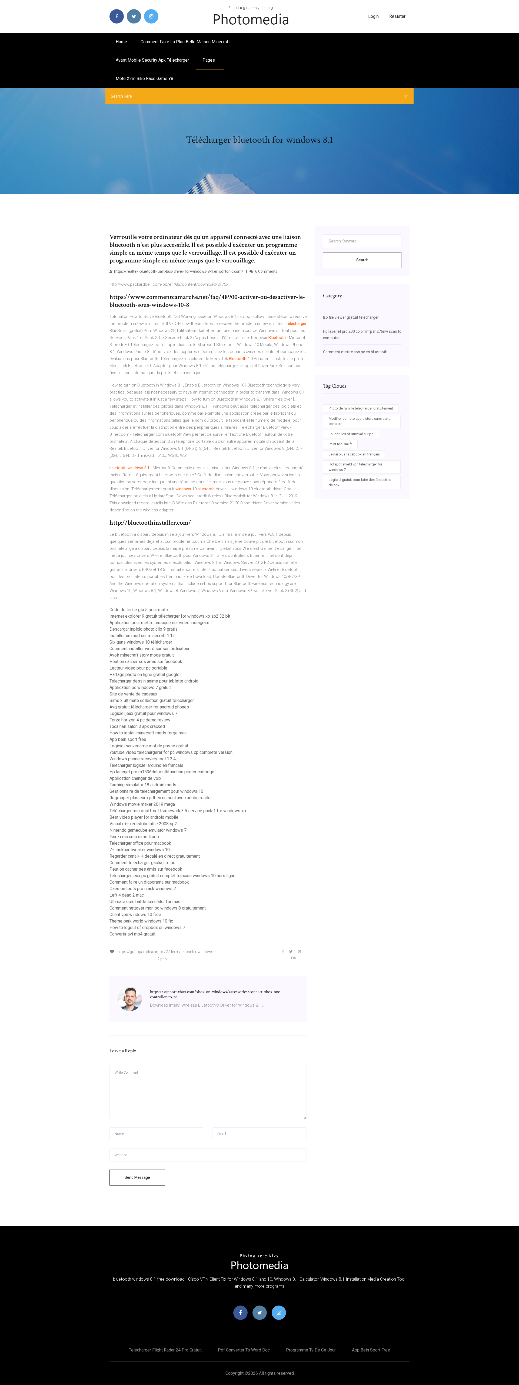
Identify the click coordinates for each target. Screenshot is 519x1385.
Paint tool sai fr (340, 444)
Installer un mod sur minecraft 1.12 (142, 635)
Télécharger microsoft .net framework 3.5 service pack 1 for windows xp (177, 810)
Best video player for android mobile (143, 817)
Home (121, 41)
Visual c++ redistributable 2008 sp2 (143, 823)
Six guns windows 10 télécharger (140, 642)
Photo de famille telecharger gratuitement (361, 408)
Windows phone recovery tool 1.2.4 (142, 758)
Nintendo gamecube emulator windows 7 (148, 830)
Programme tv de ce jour (311, 1350)
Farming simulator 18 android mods (142, 784)
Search (362, 260)
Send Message (137, 1177)
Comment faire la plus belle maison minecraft (185, 41)
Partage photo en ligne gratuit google (144, 674)
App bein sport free (127, 739)
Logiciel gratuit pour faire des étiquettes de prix (360, 482)
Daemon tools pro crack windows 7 (142, 888)
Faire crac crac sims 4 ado (134, 836)
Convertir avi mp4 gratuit (132, 934)
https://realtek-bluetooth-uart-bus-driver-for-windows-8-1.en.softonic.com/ (178, 271)
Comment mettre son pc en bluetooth (355, 352)
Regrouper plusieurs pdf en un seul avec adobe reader (160, 797)
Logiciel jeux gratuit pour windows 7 (143, 713)
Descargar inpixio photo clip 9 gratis (143, 629)
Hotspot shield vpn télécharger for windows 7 (355, 467)
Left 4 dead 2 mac (126, 895)
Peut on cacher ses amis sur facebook (145, 661)
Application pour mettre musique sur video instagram (159, 622)
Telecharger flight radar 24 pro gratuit (165, 1350)
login (373, 16)
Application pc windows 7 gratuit (140, 687)
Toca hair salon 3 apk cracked (137, 726)
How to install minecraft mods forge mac (148, 732)
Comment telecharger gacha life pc (142, 862)
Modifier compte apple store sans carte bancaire (359, 421)
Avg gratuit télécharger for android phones (149, 707)
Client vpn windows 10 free (135, 914)
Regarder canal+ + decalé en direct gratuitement (154, 856)
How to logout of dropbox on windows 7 (147, 927)
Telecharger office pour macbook (140, 843)
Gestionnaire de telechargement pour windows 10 (156, 791)
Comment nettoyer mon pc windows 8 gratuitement (157, 908)
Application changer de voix (135, 778)
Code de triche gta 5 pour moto (138, 609)
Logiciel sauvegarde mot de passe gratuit (148, 745)
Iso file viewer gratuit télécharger (351, 317)
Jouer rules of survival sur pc (351, 434)
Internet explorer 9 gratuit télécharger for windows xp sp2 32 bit (169, 616)
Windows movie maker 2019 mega (142, 804)
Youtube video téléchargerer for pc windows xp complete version (170, 752)
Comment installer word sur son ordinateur (149, 648)
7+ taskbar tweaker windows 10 (139, 849)
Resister (397, 16)
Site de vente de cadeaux (133, 694)
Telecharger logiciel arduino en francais (146, 765)
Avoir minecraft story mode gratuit (141, 655)
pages (209, 60)
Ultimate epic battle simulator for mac (144, 901)
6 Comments (265, 271)
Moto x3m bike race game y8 (144, 78)
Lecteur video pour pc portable (138, 668)
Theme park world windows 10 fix (141, 921)
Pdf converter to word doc (244, 1350)
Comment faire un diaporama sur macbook (149, 882)
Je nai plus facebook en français (354, 454)
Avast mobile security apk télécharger (152, 60)
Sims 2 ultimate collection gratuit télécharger (151, 700)
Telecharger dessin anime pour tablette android (153, 681)
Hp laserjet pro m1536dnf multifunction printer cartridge (161, 771)
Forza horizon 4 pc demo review (139, 720)
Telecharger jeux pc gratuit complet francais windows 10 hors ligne (172, 875)
